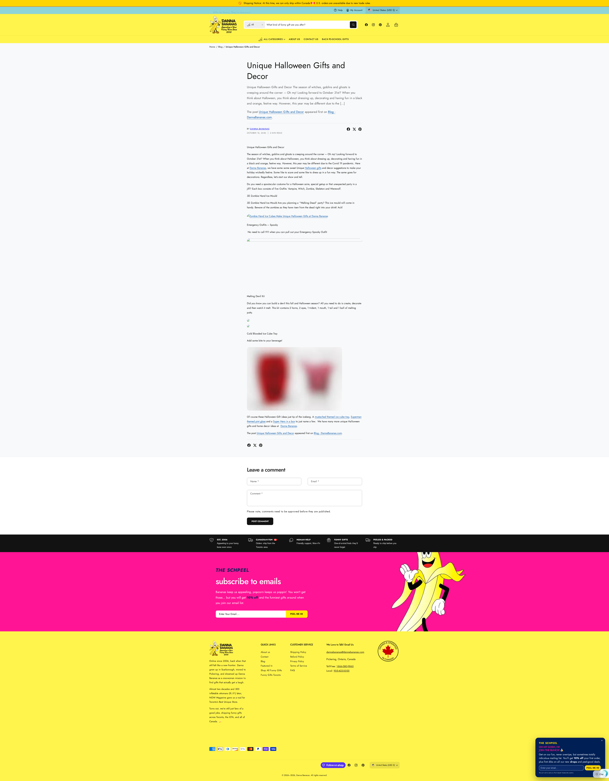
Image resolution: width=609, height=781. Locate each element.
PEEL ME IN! (296, 614)
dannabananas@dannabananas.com (345, 652)
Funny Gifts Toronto (271, 675)
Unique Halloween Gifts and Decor (243, 46)
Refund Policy (297, 656)
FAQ (292, 670)
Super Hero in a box (284, 421)
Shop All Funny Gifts (271, 670)
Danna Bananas (259, 128)
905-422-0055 (341, 671)
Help (340, 10)
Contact (264, 656)
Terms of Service (298, 666)
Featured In (266, 666)
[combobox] (311, 25)
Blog (220, 46)
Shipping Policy (298, 652)
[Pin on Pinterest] (360, 129)
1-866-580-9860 (345, 666)
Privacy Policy (297, 661)
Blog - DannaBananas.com (328, 433)
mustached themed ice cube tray (332, 417)
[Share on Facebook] (348, 129)
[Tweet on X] (354, 129)
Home (212, 46)
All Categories (273, 39)
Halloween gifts (313, 168)
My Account (356, 10)
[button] (396, 25)
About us (265, 652)
